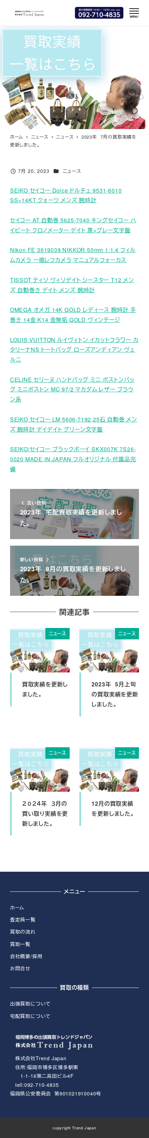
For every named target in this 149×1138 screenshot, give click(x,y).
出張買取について (30, 1003)
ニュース (72, 170)
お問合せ (20, 968)
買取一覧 (20, 944)
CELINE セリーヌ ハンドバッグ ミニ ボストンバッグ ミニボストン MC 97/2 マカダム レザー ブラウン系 (72, 390)
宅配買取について (30, 1015)
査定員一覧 (23, 919)
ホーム (17, 907)
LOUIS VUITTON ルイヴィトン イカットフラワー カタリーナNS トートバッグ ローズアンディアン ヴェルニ (74, 350)
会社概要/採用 (26, 956)
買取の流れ (23, 931)
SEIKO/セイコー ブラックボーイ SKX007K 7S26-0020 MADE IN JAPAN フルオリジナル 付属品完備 (73, 459)
